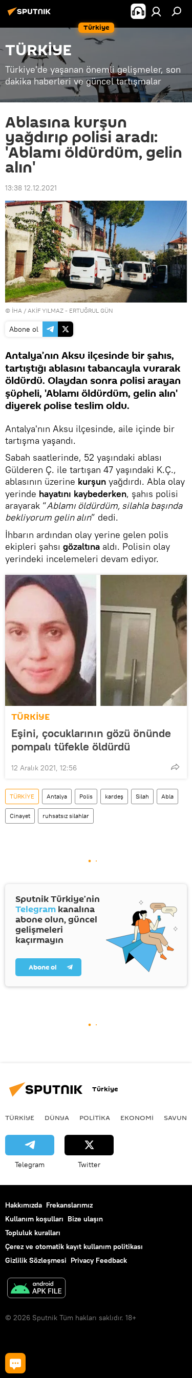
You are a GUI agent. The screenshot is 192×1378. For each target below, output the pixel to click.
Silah (142, 796)
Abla (167, 796)
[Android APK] (36, 1289)
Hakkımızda (23, 1205)
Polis (86, 796)
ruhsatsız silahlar (65, 816)
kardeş (114, 796)
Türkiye (19, 1117)
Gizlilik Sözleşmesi (36, 1260)
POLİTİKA (94, 1117)
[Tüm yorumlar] (15, 1363)
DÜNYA (57, 1117)
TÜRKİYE (30, 716)
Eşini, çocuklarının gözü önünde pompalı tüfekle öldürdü (91, 739)
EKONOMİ (137, 1117)
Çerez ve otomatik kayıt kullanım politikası (74, 1246)
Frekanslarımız (69, 1205)
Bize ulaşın (85, 1218)
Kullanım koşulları (34, 1218)
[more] (175, 767)
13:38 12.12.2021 (31, 187)
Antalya (57, 796)
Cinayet (20, 816)
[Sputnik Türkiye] (30, 15)
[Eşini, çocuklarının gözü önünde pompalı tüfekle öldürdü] (96, 640)
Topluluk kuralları (32, 1232)
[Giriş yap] (156, 11)
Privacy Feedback (99, 1260)
